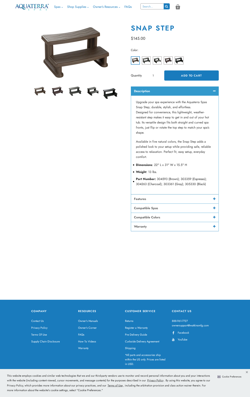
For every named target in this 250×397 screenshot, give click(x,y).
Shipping (130, 348)
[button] (229, 377)
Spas (57, 7)
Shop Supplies (76, 7)
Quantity (136, 75)
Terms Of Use (39, 335)
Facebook (183, 333)
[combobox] (152, 6)
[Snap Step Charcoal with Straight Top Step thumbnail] (76, 91)
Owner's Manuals (88, 321)
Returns (129, 321)
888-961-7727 (180, 321)
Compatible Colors (147, 217)
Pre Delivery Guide (136, 335)
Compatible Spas (146, 208)
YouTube (182, 339)
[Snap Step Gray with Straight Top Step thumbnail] (94, 91)
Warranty (140, 226)
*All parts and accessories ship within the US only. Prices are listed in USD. (145, 359)
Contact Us (37, 321)
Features (140, 199)
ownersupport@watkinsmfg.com (190, 325)
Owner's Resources (105, 7)
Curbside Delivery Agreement (142, 341)
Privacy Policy (39, 328)
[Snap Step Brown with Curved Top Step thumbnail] (41, 91)
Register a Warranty (136, 328)
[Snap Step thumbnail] (112, 93)
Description (142, 91)
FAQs (128, 7)
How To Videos (87, 341)
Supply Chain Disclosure (45, 341)
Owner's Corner (87, 328)
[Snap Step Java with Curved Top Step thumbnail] (59, 91)
